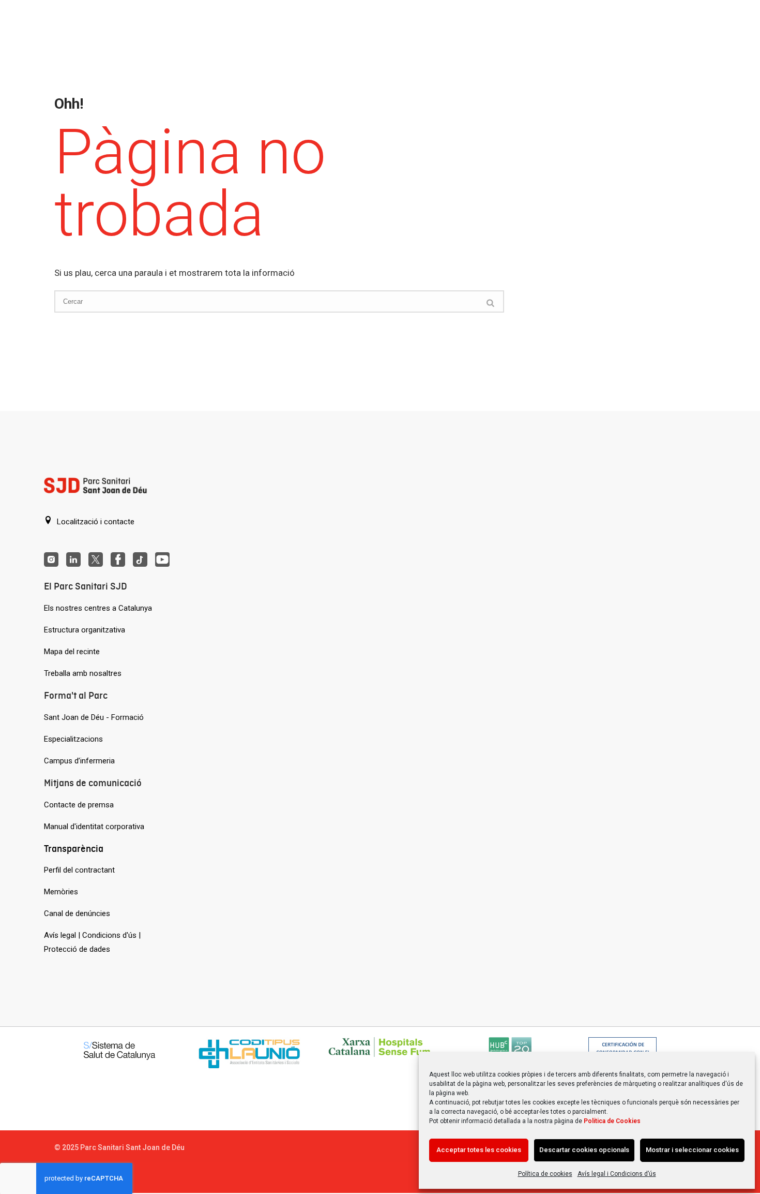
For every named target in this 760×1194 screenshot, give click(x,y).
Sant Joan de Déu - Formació (94, 717)
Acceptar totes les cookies (478, 1150)
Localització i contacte (94, 521)
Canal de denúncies (77, 913)
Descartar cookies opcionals (584, 1150)
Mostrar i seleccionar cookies (692, 1150)
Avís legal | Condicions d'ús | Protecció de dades (92, 942)
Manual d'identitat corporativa (94, 826)
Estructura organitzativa (84, 630)
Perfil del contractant (79, 870)
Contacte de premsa (79, 804)
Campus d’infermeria (79, 760)
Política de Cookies (612, 1121)
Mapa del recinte (72, 651)
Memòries (61, 891)
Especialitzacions (73, 739)
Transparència (73, 848)
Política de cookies (545, 1173)
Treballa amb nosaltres (82, 673)
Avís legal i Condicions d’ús (616, 1173)
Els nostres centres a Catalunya (98, 608)
